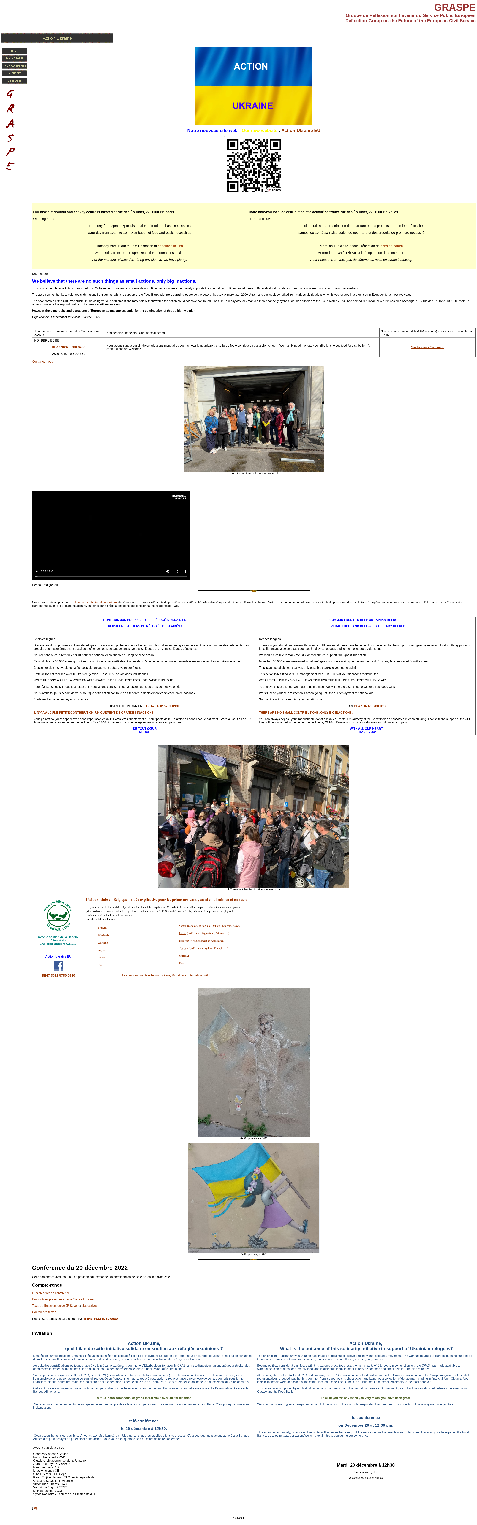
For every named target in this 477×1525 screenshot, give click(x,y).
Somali (183, 925)
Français (102, 927)
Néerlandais (104, 935)
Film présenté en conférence (51, 1293)
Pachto (182, 933)
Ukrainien (184, 955)
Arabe (101, 957)
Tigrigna (183, 948)
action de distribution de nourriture (94, 602)
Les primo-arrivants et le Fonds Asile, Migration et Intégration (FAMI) (166, 975)
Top (35, 1508)
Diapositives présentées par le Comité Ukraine (63, 1299)
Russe (182, 963)
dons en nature (391, 246)
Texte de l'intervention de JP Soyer (55, 1305)
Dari (181, 940)
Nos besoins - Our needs (427, 347)
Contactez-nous (42, 361)
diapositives (89, 1305)
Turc (100, 965)
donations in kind (170, 246)
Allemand (103, 942)
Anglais (102, 950)
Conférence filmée (44, 1312)
